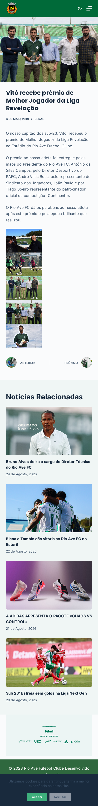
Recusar (60, 797)
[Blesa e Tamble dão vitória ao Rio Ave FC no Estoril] (49, 508)
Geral (39, 119)
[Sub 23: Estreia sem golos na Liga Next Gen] (49, 662)
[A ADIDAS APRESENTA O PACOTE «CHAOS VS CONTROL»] (49, 585)
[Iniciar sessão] (80, 8)
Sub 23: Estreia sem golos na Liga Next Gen (46, 693)
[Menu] (89, 8)
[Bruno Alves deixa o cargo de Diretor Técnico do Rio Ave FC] (49, 431)
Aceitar (37, 797)
